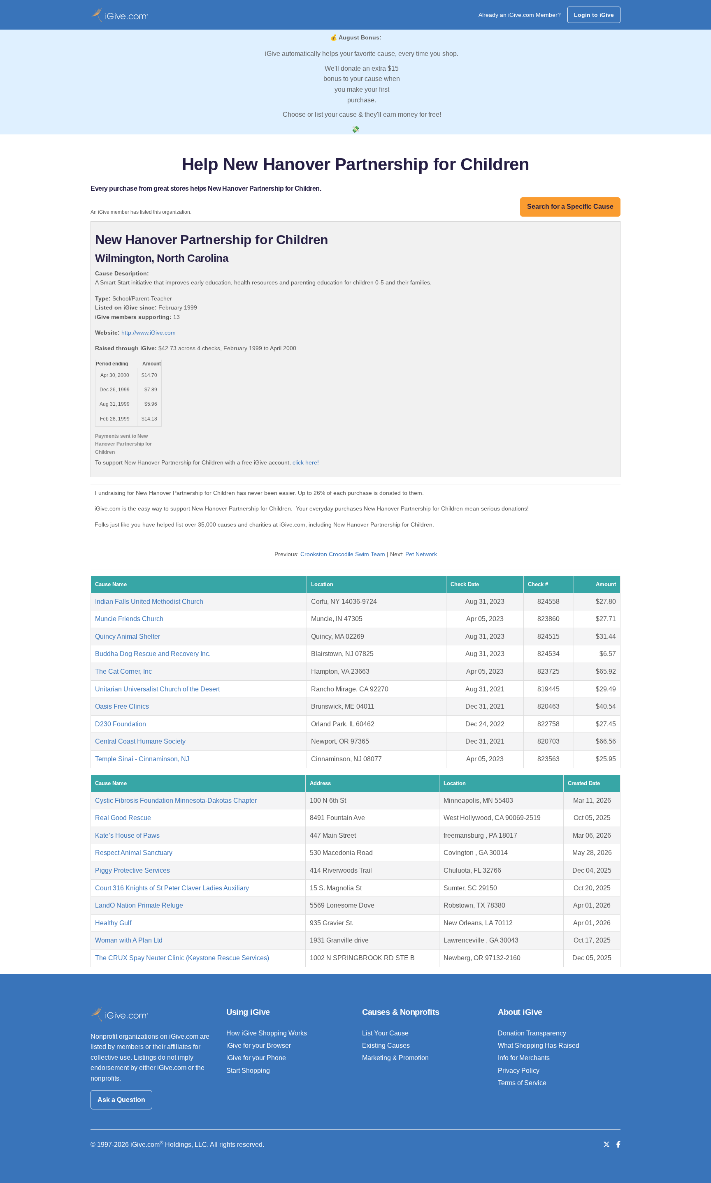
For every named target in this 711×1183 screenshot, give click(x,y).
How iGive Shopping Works (266, 1033)
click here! (306, 462)
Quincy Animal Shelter (127, 636)
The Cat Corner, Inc (123, 671)
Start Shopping (248, 1070)
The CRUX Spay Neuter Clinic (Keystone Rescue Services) (182, 957)
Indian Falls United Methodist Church (149, 601)
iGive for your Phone (256, 1057)
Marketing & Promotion (395, 1057)
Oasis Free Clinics (122, 706)
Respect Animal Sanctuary (133, 852)
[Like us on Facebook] (618, 1144)
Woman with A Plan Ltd (129, 940)
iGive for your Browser (258, 1045)
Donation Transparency (532, 1033)
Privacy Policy (518, 1070)
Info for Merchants (524, 1057)
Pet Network (421, 554)
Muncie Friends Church (129, 618)
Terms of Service (522, 1082)
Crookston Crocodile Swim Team (342, 554)
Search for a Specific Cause (570, 206)
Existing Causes (386, 1045)
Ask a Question (121, 1099)
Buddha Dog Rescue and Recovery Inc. (153, 653)
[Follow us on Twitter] (606, 1144)
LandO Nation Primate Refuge (139, 905)
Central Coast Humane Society (140, 741)
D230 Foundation (120, 724)
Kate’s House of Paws (127, 835)
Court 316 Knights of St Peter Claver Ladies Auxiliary (172, 888)
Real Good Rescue (123, 817)
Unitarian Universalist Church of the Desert (157, 689)
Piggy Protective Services (132, 870)
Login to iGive (594, 15)
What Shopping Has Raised (538, 1045)
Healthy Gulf (113, 923)
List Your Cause (385, 1033)
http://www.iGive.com (148, 332)
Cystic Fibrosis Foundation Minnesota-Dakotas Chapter (176, 800)
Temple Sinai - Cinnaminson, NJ (142, 759)
